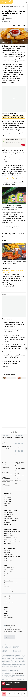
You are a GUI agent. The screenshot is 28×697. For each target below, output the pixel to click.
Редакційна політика (6, 464)
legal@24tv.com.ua (19, 673)
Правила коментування (20, 465)
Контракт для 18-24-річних (10, 537)
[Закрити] (25, 683)
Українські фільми (8, 569)
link (15, 443)
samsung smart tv (16, 651)
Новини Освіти (8, 581)
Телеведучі (4, 469)
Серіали (6, 576)
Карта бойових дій (8, 514)
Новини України (8, 497)
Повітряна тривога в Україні (11, 518)
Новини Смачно (5, 6)
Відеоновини (7, 501)
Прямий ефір (7, 499)
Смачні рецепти (14, 6)
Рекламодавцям (5, 472)
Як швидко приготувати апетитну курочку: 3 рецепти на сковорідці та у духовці (13, 115)
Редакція (4, 462)
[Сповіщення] (26, 2)
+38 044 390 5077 (19, 437)
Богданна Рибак (9, 18)
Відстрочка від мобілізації (10, 539)
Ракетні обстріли (8, 512)
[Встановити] (14, 686)
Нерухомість (8, 596)
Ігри (16, 483)
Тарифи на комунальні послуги (12, 556)
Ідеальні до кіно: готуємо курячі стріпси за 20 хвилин (22, 6)
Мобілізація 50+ (8, 533)
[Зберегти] (24, 25)
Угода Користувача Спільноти (19, 463)
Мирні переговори (8, 516)
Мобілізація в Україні (10, 529)
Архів (16, 478)
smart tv (6, 651)
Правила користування (7, 474)
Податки (6, 558)
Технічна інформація (20, 468)
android (6, 647)
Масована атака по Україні (10, 520)
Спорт (6, 607)
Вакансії (17, 473)
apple (16, 647)
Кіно (5, 565)
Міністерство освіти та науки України (13, 582)
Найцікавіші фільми (9, 567)
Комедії (6, 573)
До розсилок (9, 637)
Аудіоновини (7, 503)
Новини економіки (9, 548)
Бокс (5, 609)
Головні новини (8, 495)
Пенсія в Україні (8, 560)
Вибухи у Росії (7, 522)
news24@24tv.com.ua (7, 437)
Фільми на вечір (8, 571)
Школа (6, 585)
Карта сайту (18, 480)
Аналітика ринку (8, 598)
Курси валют (7, 552)
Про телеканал (5, 467)
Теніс (5, 613)
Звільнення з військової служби (12, 531)
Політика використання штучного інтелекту (7, 481)
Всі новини (7, 493)
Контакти (17, 470)
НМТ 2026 (6, 587)
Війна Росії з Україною (10, 510)
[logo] (9, 2)
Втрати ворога (7, 524)
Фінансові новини (8, 554)
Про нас (4, 459)
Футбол (6, 611)
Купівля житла (7, 600)
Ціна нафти (7, 550)
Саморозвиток (7, 589)
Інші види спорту (8, 617)
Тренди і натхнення (9, 602)
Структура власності (19, 475)
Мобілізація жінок (8, 535)
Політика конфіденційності (6, 478)
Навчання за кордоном (10, 591)
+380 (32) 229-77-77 (10, 672)
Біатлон (6, 615)
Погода (6, 505)
